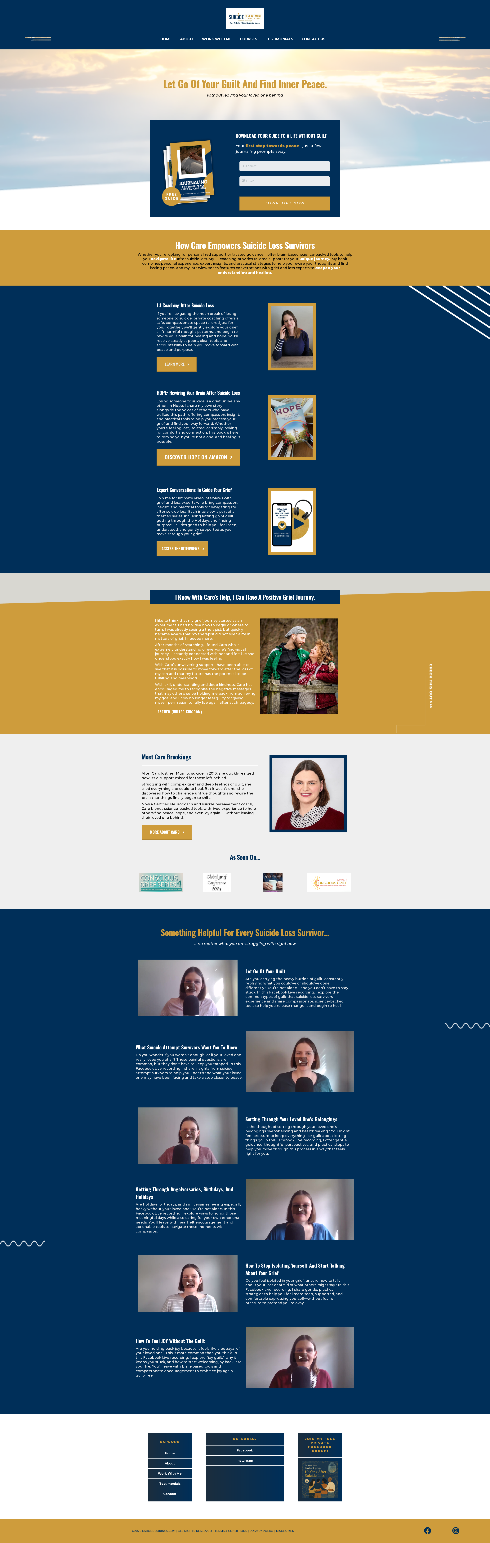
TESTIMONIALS (279, 39)
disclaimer (285, 1531)
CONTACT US (313, 39)
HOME (166, 39)
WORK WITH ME (217, 39)
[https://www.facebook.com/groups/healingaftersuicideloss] (320, 1479)
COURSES (248, 39)
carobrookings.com (159, 1531)
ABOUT (187, 39)
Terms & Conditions (230, 1531)
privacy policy (262, 1531)
